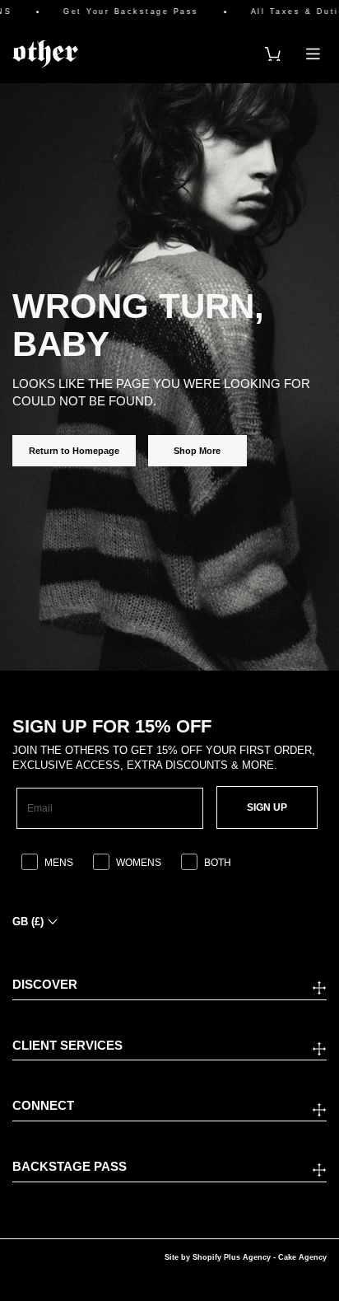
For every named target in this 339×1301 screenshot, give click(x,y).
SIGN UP (267, 807)
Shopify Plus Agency (232, 1257)
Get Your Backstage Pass (123, 12)
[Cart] (273, 54)
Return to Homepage (74, 451)
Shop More (197, 451)
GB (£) (28, 921)
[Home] (45, 54)
